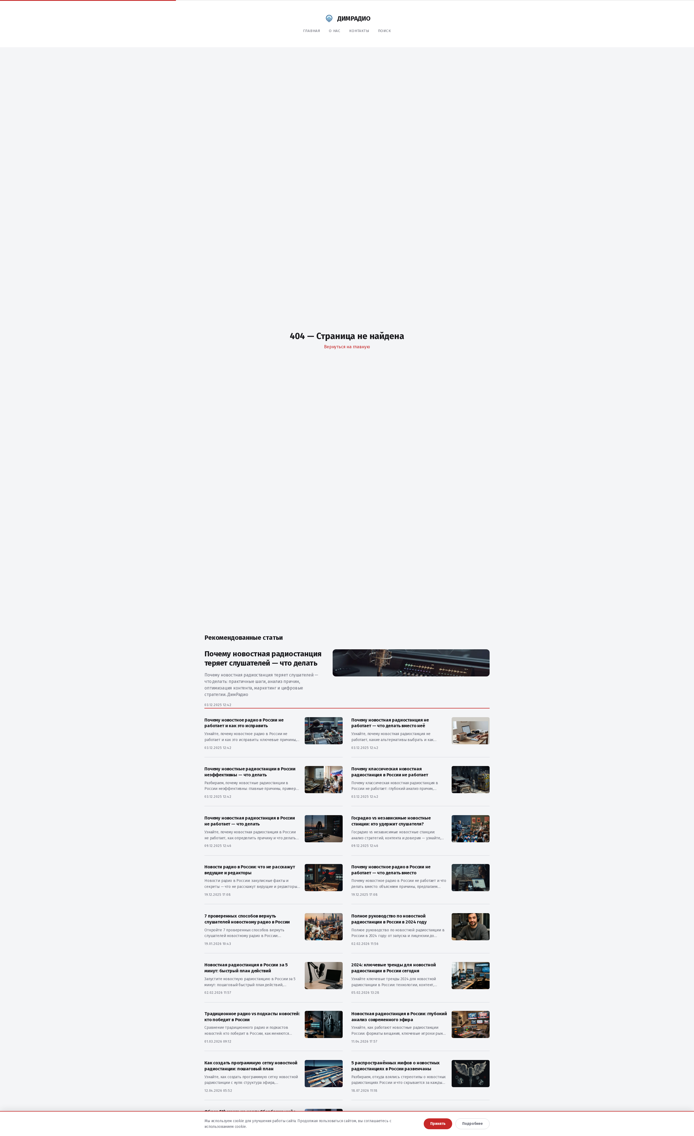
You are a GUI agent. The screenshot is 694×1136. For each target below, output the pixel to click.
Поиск (384, 31)
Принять (438, 1123)
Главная (311, 31)
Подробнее (472, 1123)
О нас (334, 31)
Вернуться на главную (347, 346)
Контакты (359, 31)
